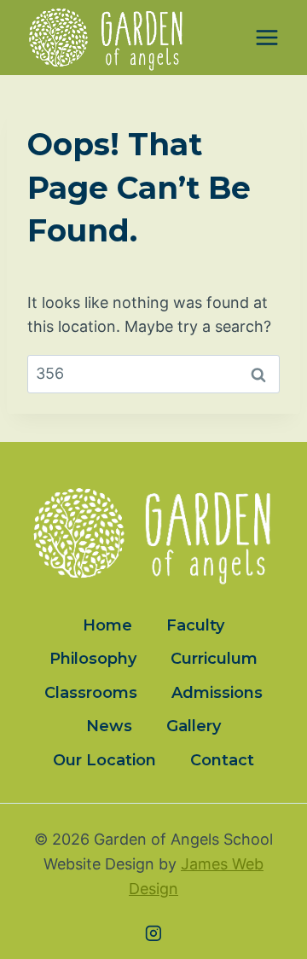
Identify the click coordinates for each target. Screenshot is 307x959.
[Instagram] (153, 933)
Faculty (195, 625)
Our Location (104, 760)
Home (107, 625)
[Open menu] (266, 37)
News (109, 726)
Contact (222, 760)
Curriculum (214, 658)
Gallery (193, 726)
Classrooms (90, 692)
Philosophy (92, 658)
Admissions (217, 692)
